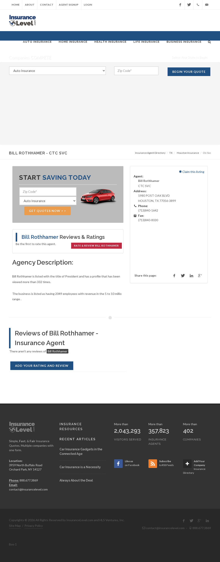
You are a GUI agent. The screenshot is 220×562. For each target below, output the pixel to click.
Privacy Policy (33, 525)
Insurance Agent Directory (150, 152)
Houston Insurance (188, 152)
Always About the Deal (76, 480)
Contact (46, 4)
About (30, 4)
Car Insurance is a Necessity (80, 467)
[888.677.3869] (198, 4)
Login (88, 4)
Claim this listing (193, 172)
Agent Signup (68, 4)
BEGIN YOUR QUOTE (189, 71)
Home (16, 4)
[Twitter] (189, 4)
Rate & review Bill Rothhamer (96, 245)
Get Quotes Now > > (47, 211)
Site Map (15, 525)
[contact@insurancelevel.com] (206, 4)
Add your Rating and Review (42, 365)
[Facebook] (180, 4)
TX (171, 152)
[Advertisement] (110, 115)
